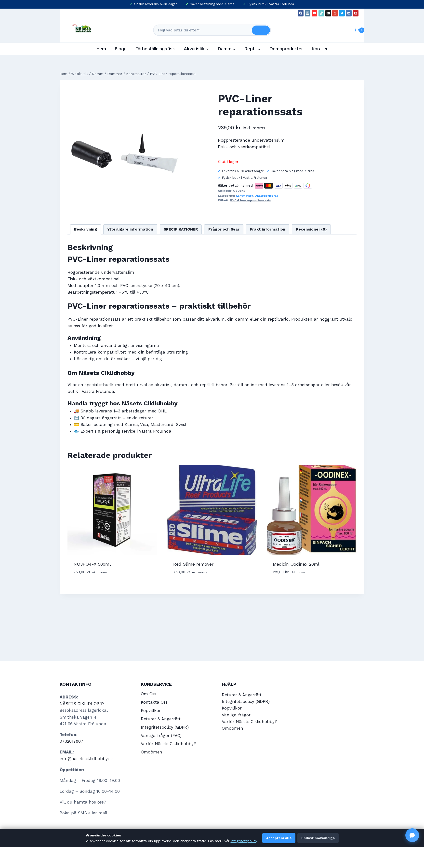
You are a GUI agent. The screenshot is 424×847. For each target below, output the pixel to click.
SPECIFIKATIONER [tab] (181, 229)
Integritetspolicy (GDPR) (165, 727)
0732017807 (71, 741)
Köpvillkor (151, 710)
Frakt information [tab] (267, 229)
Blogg (121, 48)
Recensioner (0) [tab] (311, 229)
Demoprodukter (286, 48)
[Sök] (261, 30)
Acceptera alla (279, 838)
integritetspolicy (244, 841)
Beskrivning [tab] (85, 229)
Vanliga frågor (236, 714)
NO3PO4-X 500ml (92, 564)
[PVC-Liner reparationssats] (124, 145)
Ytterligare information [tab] (130, 229)
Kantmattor (244, 195)
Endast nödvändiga (318, 838)
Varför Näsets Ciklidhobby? (168, 743)
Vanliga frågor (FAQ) (161, 735)
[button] (412, 835)
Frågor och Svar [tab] (223, 229)
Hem (101, 48)
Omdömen (151, 752)
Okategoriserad (266, 195)
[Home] (63, 74)
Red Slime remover (193, 564)
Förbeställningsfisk (155, 48)
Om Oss (148, 693)
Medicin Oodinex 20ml (296, 564)
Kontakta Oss (154, 702)
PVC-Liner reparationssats (250, 200)
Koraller (320, 48)
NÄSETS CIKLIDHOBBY (82, 703)
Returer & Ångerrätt (161, 718)
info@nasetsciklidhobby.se (86, 758)
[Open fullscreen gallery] (177, 197)
